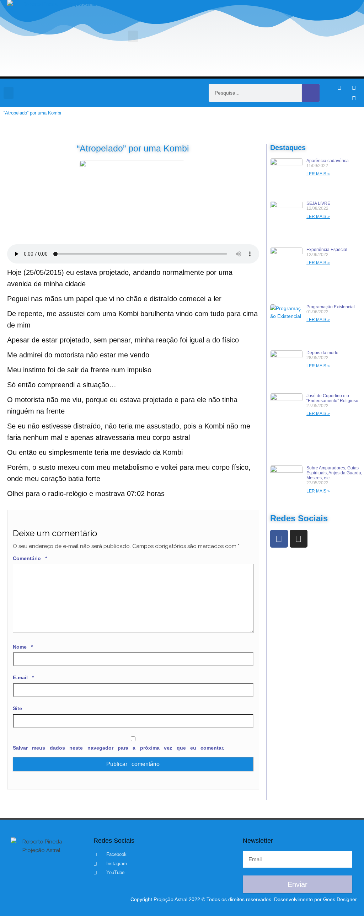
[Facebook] (279, 539)
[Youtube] (353, 98)
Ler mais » (318, 173)
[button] (133, 36)
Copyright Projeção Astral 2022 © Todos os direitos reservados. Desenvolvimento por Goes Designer (243, 899)
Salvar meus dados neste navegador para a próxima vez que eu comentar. (118, 748)
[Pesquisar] (311, 93)
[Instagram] (353, 87)
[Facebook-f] (339, 87)
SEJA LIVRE (318, 203)
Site (17, 708)
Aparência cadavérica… (329, 160)
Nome (23, 647)
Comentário (30, 558)
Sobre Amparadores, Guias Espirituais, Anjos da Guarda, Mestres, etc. (334, 472)
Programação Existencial (330, 306)
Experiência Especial (326, 249)
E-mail (23, 677)
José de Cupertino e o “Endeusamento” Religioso (332, 398)
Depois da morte (322, 352)
